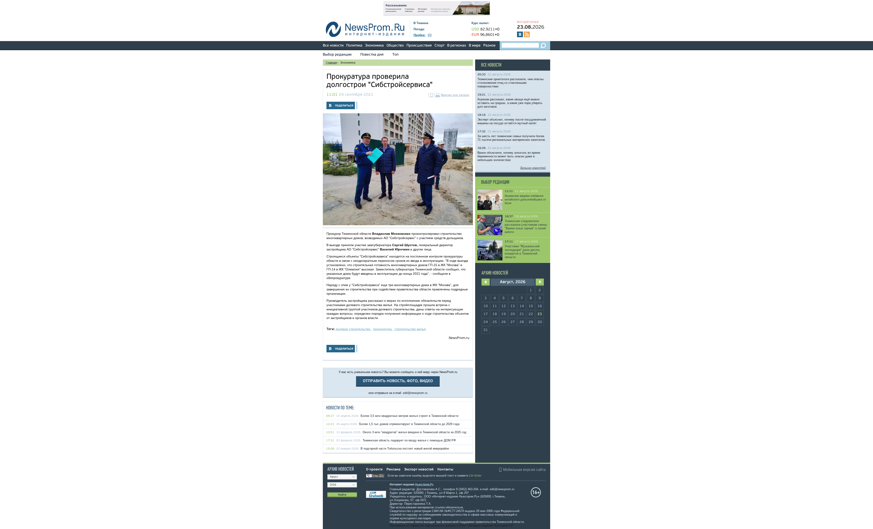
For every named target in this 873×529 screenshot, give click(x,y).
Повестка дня (372, 55)
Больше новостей (533, 168)
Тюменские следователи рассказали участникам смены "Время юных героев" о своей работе (526, 226)
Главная (331, 62)
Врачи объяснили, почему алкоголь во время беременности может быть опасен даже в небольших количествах (508, 156)
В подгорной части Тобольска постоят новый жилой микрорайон (405, 448)
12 (503, 306)
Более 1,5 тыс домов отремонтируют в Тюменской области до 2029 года (409, 424)
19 (503, 314)
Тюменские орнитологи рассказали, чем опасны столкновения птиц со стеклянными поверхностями (510, 82)
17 (485, 314)
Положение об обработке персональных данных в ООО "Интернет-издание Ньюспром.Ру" (452, 525)
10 (485, 306)
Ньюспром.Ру (424, 484)
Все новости (333, 45)
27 (512, 322)
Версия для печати (455, 95)
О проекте (374, 469)
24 (485, 322)
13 (512, 306)
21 (521, 314)
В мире (475, 45)
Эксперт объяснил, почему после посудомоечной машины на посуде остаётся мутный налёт (511, 121)
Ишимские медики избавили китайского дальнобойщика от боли (525, 199)
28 (521, 322)
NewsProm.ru (459, 338)
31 (485, 330)
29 (531, 322)
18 (494, 314)
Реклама (393, 469)
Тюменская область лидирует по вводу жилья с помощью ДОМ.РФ (409, 440)
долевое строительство (353, 329)
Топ (395, 55)
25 (494, 322)
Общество (395, 45)
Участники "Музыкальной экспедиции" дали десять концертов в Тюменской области (522, 252)
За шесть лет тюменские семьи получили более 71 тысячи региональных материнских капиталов (511, 137)
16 (539, 306)
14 (521, 306)
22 (531, 314)
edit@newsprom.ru (415, 393)
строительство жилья (410, 329)
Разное (489, 45)
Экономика (374, 45)
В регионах (456, 45)
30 (539, 322)
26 (503, 322)
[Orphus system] (376, 475)
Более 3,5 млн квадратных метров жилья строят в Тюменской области (409, 416)
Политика (354, 45)
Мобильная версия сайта (524, 470)
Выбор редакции (337, 55)
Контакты (445, 469)
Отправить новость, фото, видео (398, 381)
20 (512, 314)
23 (539, 314)
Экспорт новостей (419, 469)
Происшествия (419, 45)
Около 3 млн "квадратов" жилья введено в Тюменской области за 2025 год (414, 432)
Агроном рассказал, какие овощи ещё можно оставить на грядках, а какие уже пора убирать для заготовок (509, 103)
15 (531, 306)
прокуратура (383, 329)
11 (494, 306)
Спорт (439, 45)
